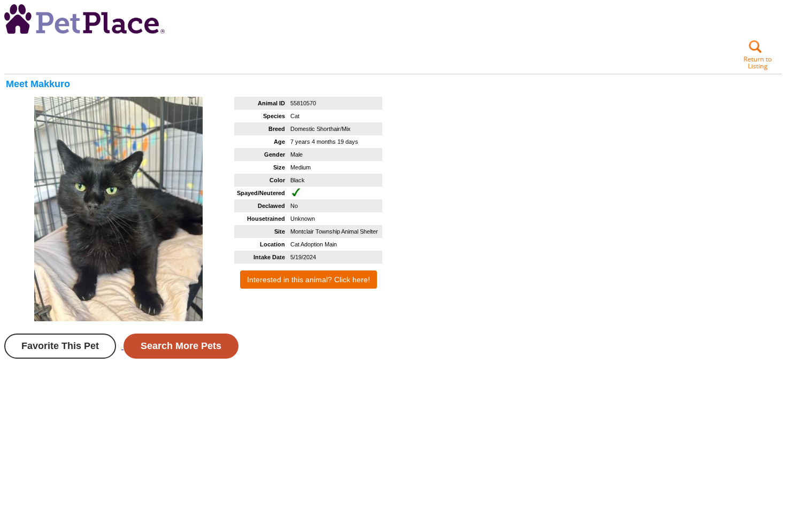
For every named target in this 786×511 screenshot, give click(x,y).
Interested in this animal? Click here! (308, 279)
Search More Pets (181, 345)
